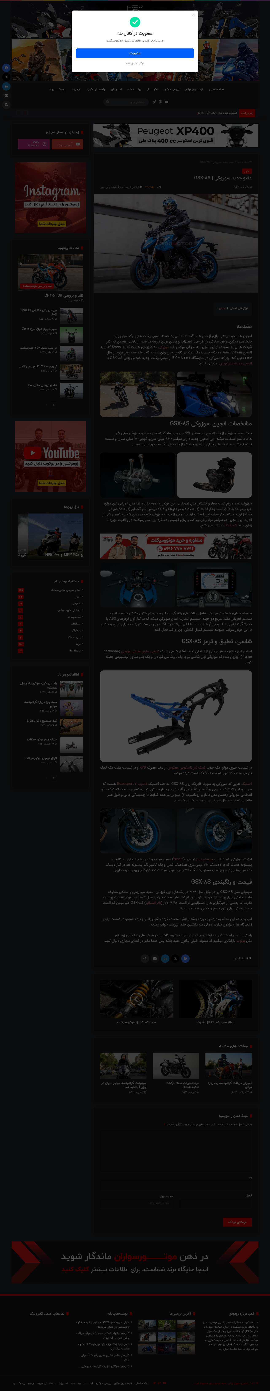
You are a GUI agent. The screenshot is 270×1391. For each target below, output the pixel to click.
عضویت (135, 53)
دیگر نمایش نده (135, 64)
